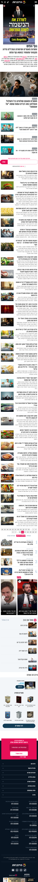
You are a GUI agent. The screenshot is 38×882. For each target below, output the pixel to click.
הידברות (25, 57)
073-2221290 (33, 837)
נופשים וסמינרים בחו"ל (31, 847)
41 (25, 532)
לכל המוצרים (19, 725)
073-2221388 (33, 809)
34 (7, 529)
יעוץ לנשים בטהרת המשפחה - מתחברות (29, 821)
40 (28, 532)
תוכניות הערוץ (31, 772)
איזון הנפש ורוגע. (20, 58)
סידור (33, 794)
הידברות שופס (14, 840)
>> (13, 532)
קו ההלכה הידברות (13, 820)
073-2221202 (33, 849)
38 (33, 532)
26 (28, 529)
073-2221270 (14, 837)
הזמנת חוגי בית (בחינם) (31, 834)
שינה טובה (7, 60)
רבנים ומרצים (31, 785)
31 (15, 529)
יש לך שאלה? (5, 619)
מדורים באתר (31, 767)
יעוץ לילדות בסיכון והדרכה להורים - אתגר (9, 813)
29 (20, 529)
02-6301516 (33, 824)
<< (35, 529)
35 (5, 529)
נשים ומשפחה (31, 790)
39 (30, 532)
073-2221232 (33, 815)
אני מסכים (18, 166)
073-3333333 (33, 843)
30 (18, 529)
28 (23, 529)
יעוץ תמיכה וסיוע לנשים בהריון (29, 828)
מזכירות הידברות (33, 801)
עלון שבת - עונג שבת (31, 807)
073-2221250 (14, 843)
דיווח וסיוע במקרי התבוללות (11, 828)
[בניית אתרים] (27, 874)
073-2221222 (33, 803)
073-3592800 (14, 809)
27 (26, 529)
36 (2, 529)
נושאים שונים (31, 781)
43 (20, 532)
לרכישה (20, 686)
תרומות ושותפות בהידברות (12, 801)
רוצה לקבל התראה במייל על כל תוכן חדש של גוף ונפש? (19, 158)
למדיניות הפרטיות (16, 166)
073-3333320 (14, 817)
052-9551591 (33, 830)
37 (35, 532)
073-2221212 (14, 803)
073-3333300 (14, 823)
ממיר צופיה (34, 840)
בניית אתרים (27, 875)
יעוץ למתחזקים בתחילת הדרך (29, 813)
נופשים (16, 834)
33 (10, 529)
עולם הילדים (31, 776)
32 (13, 529)
